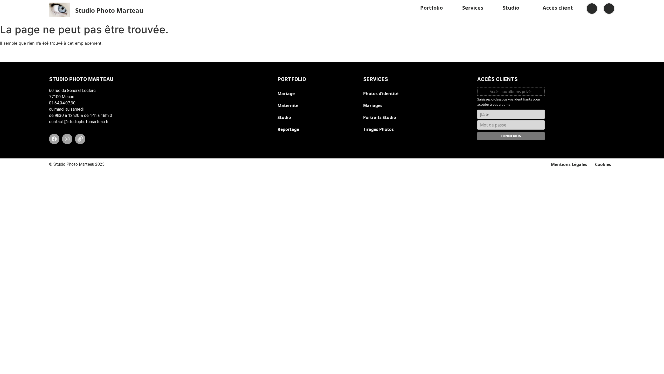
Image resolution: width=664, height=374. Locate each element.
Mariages (372, 105)
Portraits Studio (379, 117)
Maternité (288, 105)
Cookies (603, 164)
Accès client (558, 7)
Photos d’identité (380, 93)
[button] (433, 8)
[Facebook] (54, 139)
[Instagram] (67, 139)
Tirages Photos (378, 129)
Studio (511, 7)
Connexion (511, 135)
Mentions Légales (569, 164)
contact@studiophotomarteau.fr (79, 121)
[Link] (80, 139)
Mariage (286, 93)
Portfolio (431, 7)
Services (472, 7)
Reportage (288, 129)
